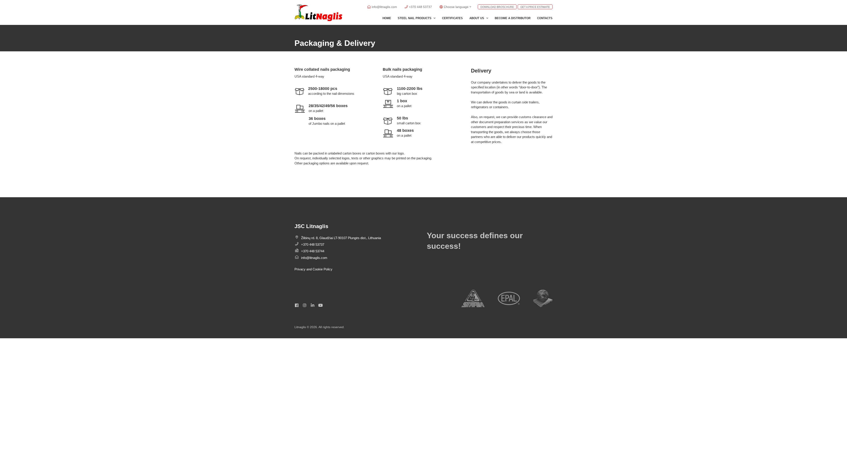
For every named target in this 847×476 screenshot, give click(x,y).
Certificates (452, 18)
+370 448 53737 (312, 244)
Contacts (545, 18)
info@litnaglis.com (314, 258)
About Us (476, 18)
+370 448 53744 (312, 251)
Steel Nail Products (414, 18)
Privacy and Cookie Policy (313, 269)
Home (386, 18)
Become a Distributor (512, 18)
